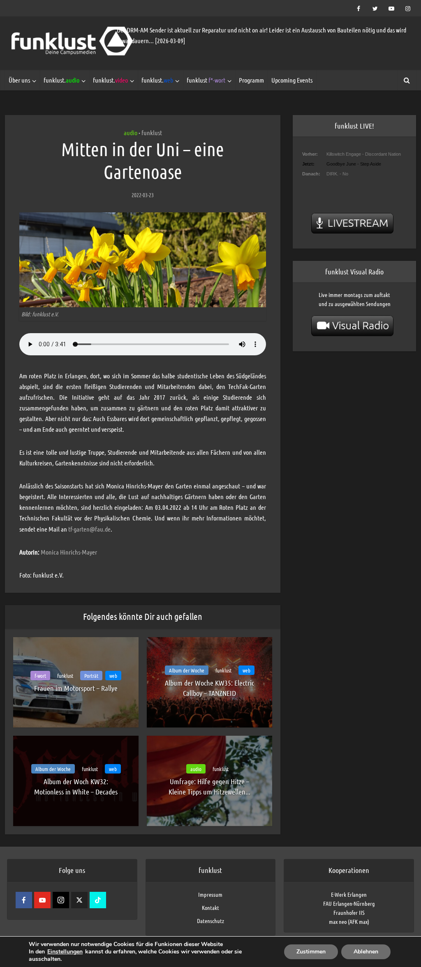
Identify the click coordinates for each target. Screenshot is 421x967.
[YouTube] (42, 900)
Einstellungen (65, 951)
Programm (251, 80)
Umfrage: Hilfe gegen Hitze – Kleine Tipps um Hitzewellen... (209, 786)
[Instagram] (61, 900)
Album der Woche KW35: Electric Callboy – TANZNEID (209, 688)
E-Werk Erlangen (349, 894)
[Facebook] (24, 900)
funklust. (61, 80)
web (113, 675)
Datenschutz (210, 920)
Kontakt (210, 907)
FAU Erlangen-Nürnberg (349, 903)
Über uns (19, 80)
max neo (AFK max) (349, 921)
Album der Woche (186, 670)
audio (130, 132)
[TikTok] (98, 900)
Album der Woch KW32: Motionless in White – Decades (76, 786)
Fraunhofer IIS (349, 912)
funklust (206, 80)
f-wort (40, 675)
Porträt (91, 675)
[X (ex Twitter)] (79, 900)
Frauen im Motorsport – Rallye (76, 688)
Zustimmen (311, 951)
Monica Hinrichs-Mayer (69, 552)
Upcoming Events (291, 80)
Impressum (210, 894)
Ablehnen (366, 951)
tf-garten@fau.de (89, 529)
